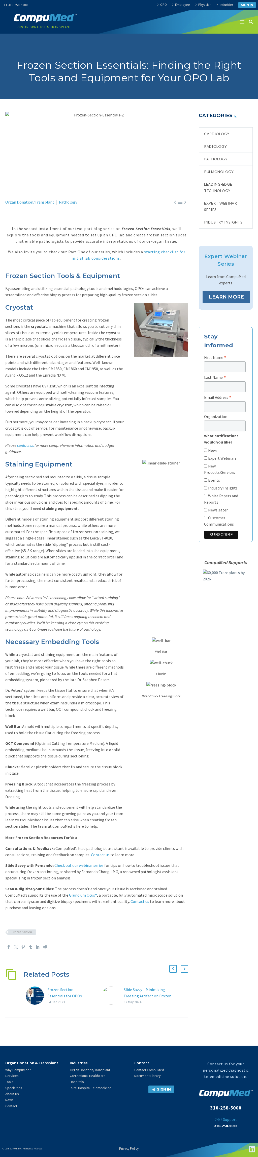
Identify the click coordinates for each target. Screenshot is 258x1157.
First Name (215, 357)
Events (213, 480)
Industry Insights (223, 222)
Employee (182, 5)
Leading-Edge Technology (218, 187)
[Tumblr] (30, 947)
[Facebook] (9, 947)
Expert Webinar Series (220, 206)
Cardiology (217, 134)
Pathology (68, 202)
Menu (242, 22)
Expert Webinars (222, 458)
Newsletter (217, 509)
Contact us (100, 854)
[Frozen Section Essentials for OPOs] (36, 996)
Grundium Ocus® (83, 895)
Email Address (218, 397)
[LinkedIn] (38, 947)
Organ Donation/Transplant (29, 202)
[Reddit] (45, 947)
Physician (204, 5)
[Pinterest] (23, 947)
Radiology (215, 146)
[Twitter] (16, 947)
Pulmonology (219, 171)
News (212, 450)
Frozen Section (22, 932)
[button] (251, 22)
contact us (25, 445)
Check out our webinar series (79, 865)
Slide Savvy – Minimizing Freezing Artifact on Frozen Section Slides (147, 996)
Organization (215, 416)
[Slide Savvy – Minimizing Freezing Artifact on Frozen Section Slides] (113, 996)
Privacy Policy (129, 1148)
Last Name (215, 377)
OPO (163, 5)
